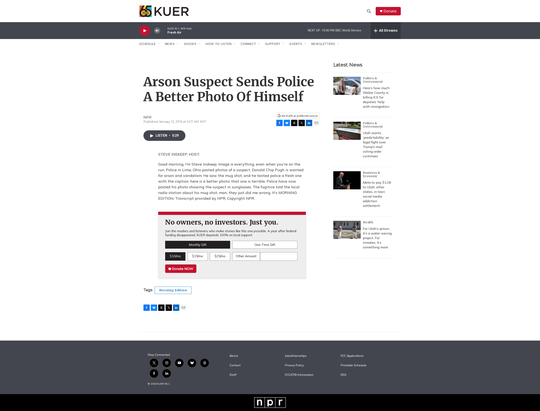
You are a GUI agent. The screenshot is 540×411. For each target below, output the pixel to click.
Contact (235, 365)
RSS (343, 375)
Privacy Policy (294, 365)
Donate (390, 11)
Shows (190, 44)
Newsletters (323, 44)
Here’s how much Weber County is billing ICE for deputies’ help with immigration (376, 97)
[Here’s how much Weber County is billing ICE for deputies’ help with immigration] (347, 86)
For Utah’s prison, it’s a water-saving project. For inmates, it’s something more (377, 237)
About (234, 356)
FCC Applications (352, 356)
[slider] (164, 30)
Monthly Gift (198, 245)
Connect (248, 44)
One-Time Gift (265, 245)
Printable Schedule (353, 365)
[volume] (157, 30)
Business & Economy (371, 174)
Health (368, 222)
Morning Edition (173, 290)
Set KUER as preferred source (299, 116)
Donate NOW (182, 269)
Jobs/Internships (295, 356)
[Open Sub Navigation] (159, 44)
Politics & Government (373, 80)
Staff (233, 375)
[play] (144, 30)
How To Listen (219, 44)
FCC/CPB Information (299, 375)
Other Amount (246, 256)
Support (273, 44)
